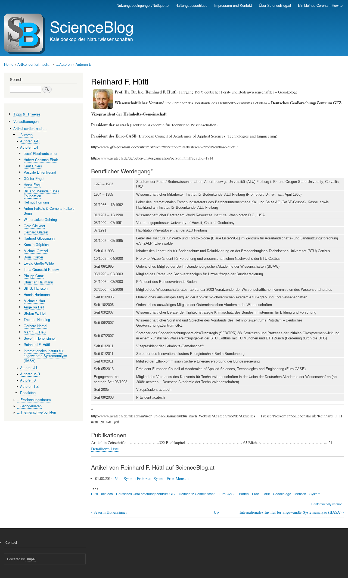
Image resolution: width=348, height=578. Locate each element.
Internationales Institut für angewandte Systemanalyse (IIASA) (292, 512)
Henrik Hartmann (37, 294)
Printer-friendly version (326, 504)
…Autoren (64, 64)
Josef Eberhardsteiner (40, 153)
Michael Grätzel (36, 250)
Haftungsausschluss (191, 5)
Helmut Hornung (36, 202)
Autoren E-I (85, 64)
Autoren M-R (30, 373)
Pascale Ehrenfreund (40, 172)
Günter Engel (34, 178)
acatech (107, 493)
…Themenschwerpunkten (36, 412)
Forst (266, 493)
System (314, 493)
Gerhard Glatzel (36, 232)
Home (8, 64)
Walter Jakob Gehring (40, 219)
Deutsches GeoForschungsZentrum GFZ (146, 493)
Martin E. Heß (35, 332)
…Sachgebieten (29, 405)
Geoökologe (282, 493)
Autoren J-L (29, 367)
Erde (255, 493)
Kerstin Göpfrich (36, 244)
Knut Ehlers (33, 165)
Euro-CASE (227, 493)
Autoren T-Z (29, 386)
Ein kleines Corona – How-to (320, 5)
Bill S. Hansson (36, 288)
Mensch (300, 493)
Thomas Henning (37, 319)
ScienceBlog (92, 26)
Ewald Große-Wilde (39, 263)
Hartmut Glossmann (39, 238)
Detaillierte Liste (105, 448)
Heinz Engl (32, 184)
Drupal (31, 559)
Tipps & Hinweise (26, 114)
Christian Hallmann (38, 282)
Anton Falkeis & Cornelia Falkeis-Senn (49, 211)
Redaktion (28, 392)
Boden (244, 493)
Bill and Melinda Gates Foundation (41, 193)
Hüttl (94, 493)
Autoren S (28, 380)
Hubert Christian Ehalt (41, 159)
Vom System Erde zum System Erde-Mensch (151, 478)
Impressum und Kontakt (233, 5)
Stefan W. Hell (35, 313)
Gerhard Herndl (35, 325)
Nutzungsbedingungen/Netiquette (143, 5)
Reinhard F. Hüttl (37, 344)
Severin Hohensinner (109, 512)
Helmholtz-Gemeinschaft (197, 493)
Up (216, 512)
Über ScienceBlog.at (275, 5)
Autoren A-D (29, 140)
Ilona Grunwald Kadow (41, 269)
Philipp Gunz (34, 275)
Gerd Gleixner (34, 225)
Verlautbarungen (26, 121)
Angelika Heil (34, 307)
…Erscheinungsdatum (34, 399)
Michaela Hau (34, 300)
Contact (11, 542)
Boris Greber (33, 257)
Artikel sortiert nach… (34, 64)
